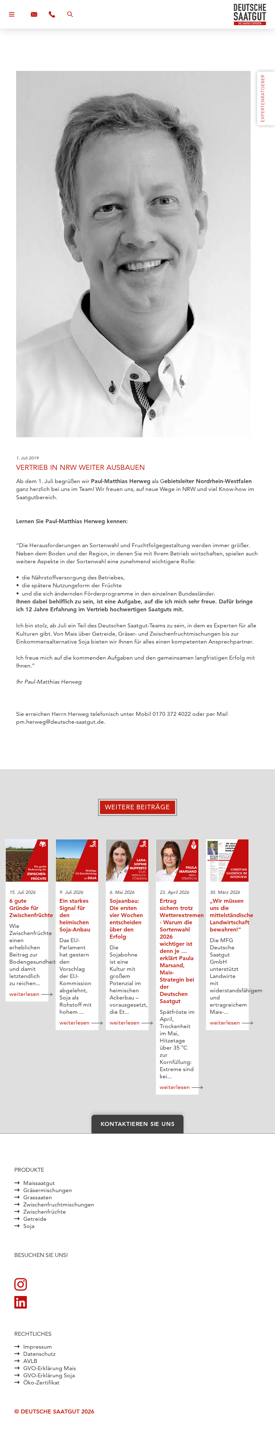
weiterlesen (24, 994)
